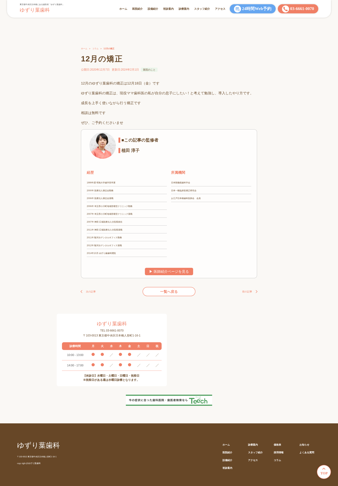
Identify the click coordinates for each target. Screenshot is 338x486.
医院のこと (149, 69)
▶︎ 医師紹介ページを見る (169, 271)
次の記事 (91, 291)
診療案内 (184, 8)
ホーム (123, 8)
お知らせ (304, 444)
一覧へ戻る (169, 292)
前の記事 (247, 291)
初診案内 (168, 8)
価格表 (277, 444)
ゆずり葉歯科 (35, 10)
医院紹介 (137, 8)
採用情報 (279, 452)
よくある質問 (306, 452)
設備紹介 (153, 8)
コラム (95, 48)
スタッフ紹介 (202, 8)
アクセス (220, 8)
